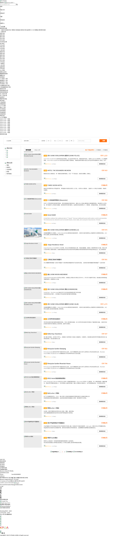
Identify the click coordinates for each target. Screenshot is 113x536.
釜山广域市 (3, 107)
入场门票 (2, 65)
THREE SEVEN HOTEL (53, 185)
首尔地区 (2, 100)
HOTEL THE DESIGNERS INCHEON (57, 170)
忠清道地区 (3, 114)
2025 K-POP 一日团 (5, 120)
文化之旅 (2, 45)
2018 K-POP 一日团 (5, 131)
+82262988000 (7, 474)
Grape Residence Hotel (53, 245)
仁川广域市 (3, 105)
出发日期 (2, 26)
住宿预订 (29, 30)
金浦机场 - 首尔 (4, 80)
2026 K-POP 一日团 (5, 119)
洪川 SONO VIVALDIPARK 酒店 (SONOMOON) (60, 289)
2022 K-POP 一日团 (5, 126)
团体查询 (2, 20)
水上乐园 (2, 70)
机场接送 (18, 30)
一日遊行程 (3, 30)
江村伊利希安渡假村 (52, 319)
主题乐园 (2, 67)
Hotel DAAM (50, 215)
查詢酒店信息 (102, 164)
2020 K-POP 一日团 (5, 127)
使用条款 (2, 463)
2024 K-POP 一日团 (5, 122)
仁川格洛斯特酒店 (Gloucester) (56, 200)
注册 (1, 16)
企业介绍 (2, 459)
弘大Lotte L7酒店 (51, 393)
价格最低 (105, 150)
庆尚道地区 (3, 112)
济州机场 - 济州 (4, 84)
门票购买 (13, 30)
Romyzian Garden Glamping (55, 349)
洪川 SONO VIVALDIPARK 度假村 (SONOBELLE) (61, 230)
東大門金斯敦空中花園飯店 (54, 423)
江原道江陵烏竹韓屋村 (53, 259)
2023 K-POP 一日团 (5, 124)
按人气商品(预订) (89, 150)
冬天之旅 (2, 40)
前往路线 (2, 466)
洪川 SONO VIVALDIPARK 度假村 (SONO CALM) (61, 304)
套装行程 (8, 30)
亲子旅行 (2, 43)
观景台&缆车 (3, 72)
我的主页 (2, 13)
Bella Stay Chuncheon (53, 334)
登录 (1, 6)
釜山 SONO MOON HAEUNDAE (56, 274)
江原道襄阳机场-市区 (5, 87)
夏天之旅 (2, 36)
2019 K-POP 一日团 (5, 129)
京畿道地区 (3, 104)
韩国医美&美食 (4, 73)
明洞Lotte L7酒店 (51, 408)
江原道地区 (3, 102)
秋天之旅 (2, 38)
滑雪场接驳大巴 (4, 90)
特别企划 (2, 115)
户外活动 (2, 48)
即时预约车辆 (3, 28)
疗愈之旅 (2, 47)
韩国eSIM (2, 75)
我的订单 (2, 10)
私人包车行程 (3, 94)
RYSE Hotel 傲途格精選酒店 (54, 378)
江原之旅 (2, 50)
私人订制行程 (3, 95)
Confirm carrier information (7, 482)
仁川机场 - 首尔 (4, 78)
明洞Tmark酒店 (50, 438)
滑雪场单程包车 (4, 92)
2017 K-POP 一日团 (5, 132)
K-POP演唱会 (34, 30)
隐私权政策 (3, 461)
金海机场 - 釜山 (4, 82)
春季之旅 (2, 35)
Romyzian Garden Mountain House (57, 363)
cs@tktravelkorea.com (9, 486)
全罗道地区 (3, 110)
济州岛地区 (3, 109)
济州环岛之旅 (3, 42)
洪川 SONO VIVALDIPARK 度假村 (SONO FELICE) (62, 155)
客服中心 (2, 23)
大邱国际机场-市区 (5, 85)
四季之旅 (2, 33)
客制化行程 (23, 30)
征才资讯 (2, 464)
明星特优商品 (3, 99)
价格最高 (98, 150)
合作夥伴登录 (3, 468)
